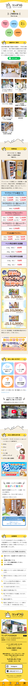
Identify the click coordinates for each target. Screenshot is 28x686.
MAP (25, 635)
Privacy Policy (19, 675)
